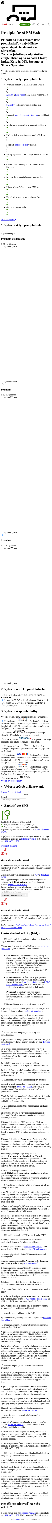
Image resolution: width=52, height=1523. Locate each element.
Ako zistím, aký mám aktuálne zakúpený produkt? (25, 1080)
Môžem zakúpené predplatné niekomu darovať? (24, 1004)
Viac (10, 24)
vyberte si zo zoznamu (17, 884)
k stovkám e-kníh (29, 982)
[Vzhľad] (43, 24)
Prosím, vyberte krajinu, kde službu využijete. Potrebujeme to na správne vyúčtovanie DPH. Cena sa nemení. (26, 888)
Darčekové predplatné (33, 1011)
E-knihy (9, 95)
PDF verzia (20, 95)
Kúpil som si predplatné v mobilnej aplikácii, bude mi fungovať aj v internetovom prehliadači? (25, 1454)
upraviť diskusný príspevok (26, 115)
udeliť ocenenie (21, 145)
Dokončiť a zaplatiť (13, 896)
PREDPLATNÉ (25, 24)
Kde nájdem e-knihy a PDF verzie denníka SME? (25, 1235)
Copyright (16, 1519)
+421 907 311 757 (11, 841)
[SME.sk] (4, 24)
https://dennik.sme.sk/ (37, 1249)
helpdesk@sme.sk (28, 839)
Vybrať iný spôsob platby (11, 781)
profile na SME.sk (24, 1087)
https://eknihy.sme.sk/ (33, 1247)
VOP (36, 829)
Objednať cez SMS (9, 846)
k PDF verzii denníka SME (35, 1299)
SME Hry (10, 105)
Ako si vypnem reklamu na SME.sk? (19, 1313)
